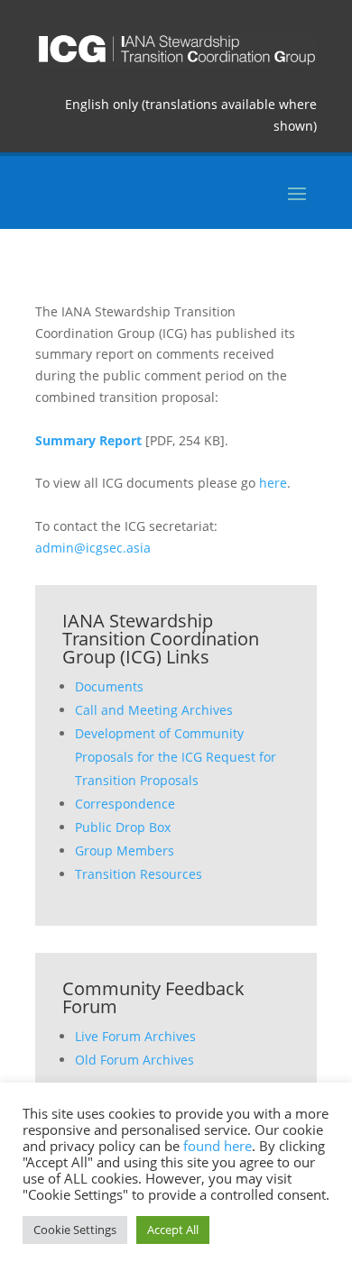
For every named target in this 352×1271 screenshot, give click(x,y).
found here (217, 1146)
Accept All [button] (173, 1229)
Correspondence (125, 803)
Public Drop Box (123, 827)
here (273, 482)
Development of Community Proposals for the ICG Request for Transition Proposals (175, 757)
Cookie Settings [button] (74, 1229)
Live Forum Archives (135, 1036)
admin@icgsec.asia (93, 547)
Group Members (124, 850)
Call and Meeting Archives (154, 709)
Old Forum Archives (134, 1059)
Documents (109, 686)
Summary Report (88, 440)
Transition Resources (138, 873)
